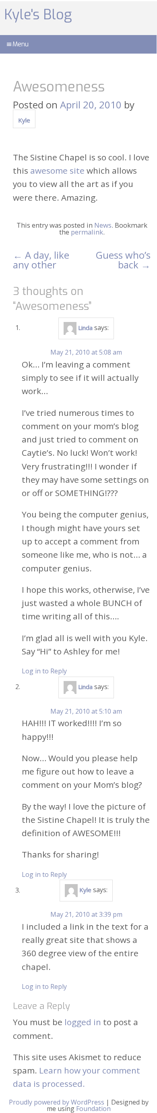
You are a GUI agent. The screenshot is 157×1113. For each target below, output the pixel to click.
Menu (20, 44)
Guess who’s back (123, 259)
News (103, 225)
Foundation (93, 1108)
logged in (82, 1022)
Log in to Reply (44, 671)
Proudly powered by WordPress (56, 1102)
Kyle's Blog (38, 15)
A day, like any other (41, 259)
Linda (85, 328)
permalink (87, 232)
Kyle (24, 120)
